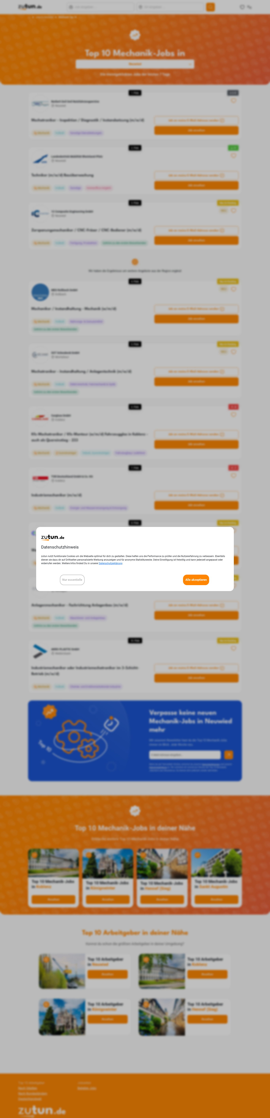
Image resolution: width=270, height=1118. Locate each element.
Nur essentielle (72, 580)
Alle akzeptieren (196, 580)
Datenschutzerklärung (110, 563)
